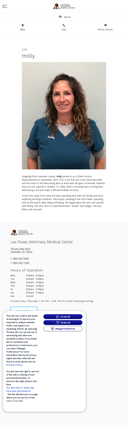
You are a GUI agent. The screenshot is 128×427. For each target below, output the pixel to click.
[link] (64, 6)
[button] (4, 6)
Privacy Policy (14, 364)
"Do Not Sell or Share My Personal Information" (20, 389)
